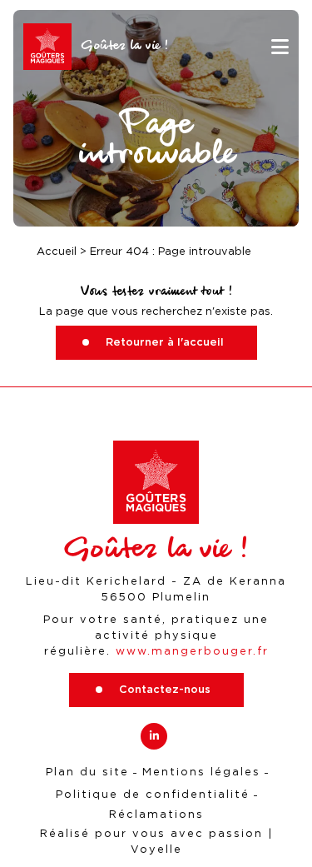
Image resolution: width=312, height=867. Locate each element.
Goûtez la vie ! (125, 46)
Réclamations (156, 814)
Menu (280, 47)
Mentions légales (201, 771)
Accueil (57, 251)
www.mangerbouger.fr (192, 651)
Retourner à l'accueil (165, 342)
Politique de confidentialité (153, 794)
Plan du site (87, 771)
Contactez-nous (164, 689)
